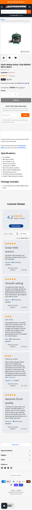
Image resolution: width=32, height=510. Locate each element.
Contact (19, 490)
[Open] (4, 506)
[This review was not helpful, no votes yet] (25, 270)
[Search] (29, 12)
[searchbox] (9, 233)
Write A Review (16, 226)
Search (13, 490)
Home (3, 19)
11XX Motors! (22, 148)
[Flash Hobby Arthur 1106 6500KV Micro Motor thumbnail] (3, 58)
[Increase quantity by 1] (16, 94)
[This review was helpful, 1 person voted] (22, 386)
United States (15, 475)
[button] (16, 87)
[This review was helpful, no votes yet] (22, 270)
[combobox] (14, 12)
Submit (25, 115)
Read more (12, 377)
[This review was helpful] (22, 429)
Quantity (3, 90)
